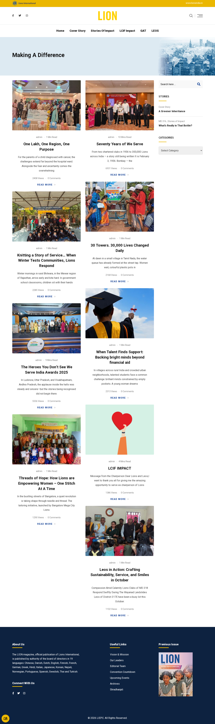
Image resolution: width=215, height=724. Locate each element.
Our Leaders (117, 660)
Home (60, 30)
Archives (115, 683)
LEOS (155, 30)
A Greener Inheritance (172, 111)
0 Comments (54, 178)
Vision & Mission (119, 654)
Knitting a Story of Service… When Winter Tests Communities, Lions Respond (46, 260)
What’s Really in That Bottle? (175, 125)
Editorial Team (118, 666)
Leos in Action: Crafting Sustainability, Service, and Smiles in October (120, 574)
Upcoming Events (119, 677)
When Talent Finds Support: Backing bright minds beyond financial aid (119, 357)
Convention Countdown (122, 671)
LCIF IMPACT (119, 468)
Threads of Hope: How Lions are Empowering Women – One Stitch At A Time (46, 483)
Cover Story (77, 30)
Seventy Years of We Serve (119, 144)
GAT (143, 30)
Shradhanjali (116, 689)
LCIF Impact (127, 30)
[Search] (191, 16)
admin (39, 137)
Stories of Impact (102, 30)
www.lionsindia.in (194, 3)
